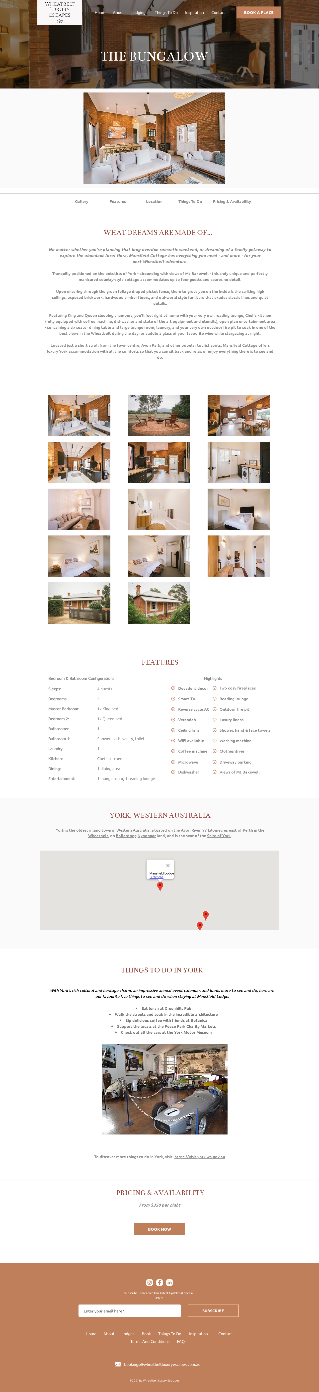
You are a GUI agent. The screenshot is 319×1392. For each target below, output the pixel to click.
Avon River (190, 830)
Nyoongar (147, 835)
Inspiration (198, 1333)
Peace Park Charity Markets (190, 1026)
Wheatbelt (98, 835)
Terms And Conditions (149, 1341)
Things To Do (169, 1333)
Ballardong (126, 835)
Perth (248, 830)
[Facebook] (159, 1282)
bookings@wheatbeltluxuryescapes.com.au (162, 1364)
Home (91, 1333)
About (108, 1333)
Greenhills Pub (178, 1008)
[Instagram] (149, 1282)
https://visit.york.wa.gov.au (199, 1156)
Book (146, 1333)
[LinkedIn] (169, 1282)
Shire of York (219, 835)
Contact (225, 1333)
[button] (154, 138)
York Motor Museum (193, 1032)
